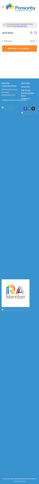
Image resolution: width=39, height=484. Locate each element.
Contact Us (25, 98)
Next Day (32, 41)
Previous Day (8, 41)
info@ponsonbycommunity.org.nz (14, 100)
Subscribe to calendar (18, 48)
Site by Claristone (19, 481)
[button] (3, 7)
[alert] (19, 25)
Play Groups (26, 90)
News (23, 96)
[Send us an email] (33, 108)
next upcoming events (20, 26)
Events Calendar (27, 93)
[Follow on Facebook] (25, 108)
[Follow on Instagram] (29, 108)
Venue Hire (25, 87)
